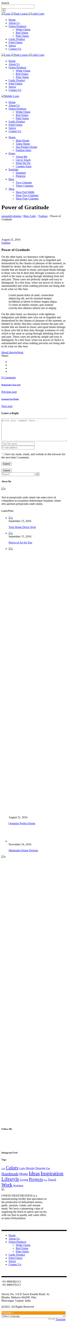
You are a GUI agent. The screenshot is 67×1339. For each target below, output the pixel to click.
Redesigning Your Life (11, 385)
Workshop (18, 1185)
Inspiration (52, 1173)
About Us (14, 1238)
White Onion (23, 1245)
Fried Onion (15, 1257)
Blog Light (29, 216)
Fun (48, 1168)
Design (30, 1168)
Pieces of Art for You (20, 542)
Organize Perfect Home (22, 823)
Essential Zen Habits (10, 399)
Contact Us (15, 1264)
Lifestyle (12, 352)
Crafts (22, 1168)
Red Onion (22, 1248)
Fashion (43, 216)
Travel (52, 1179)
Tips (45, 1180)
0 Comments (8, 377)
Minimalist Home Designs (23, 850)
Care (3, 1169)
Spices (12, 1261)
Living (24, 1179)
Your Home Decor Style (22, 527)
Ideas (4, 352)
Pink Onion (22, 1251)
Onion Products (17, 1241)
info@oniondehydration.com (17, 1290)
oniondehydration (11, 216)
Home (23, 1174)
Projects (36, 1179)
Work (20, 352)
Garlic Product (17, 1254)
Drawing (40, 1168)
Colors (12, 1167)
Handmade (10, 1174)
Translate (60, 1319)
